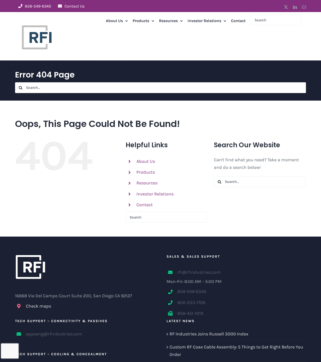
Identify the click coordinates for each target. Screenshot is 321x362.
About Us (145, 161)
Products (145, 172)
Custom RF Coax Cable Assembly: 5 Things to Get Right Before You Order (236, 350)
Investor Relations (155, 194)
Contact (144, 204)
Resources (146, 183)
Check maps (38, 306)
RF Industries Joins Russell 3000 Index (209, 334)
